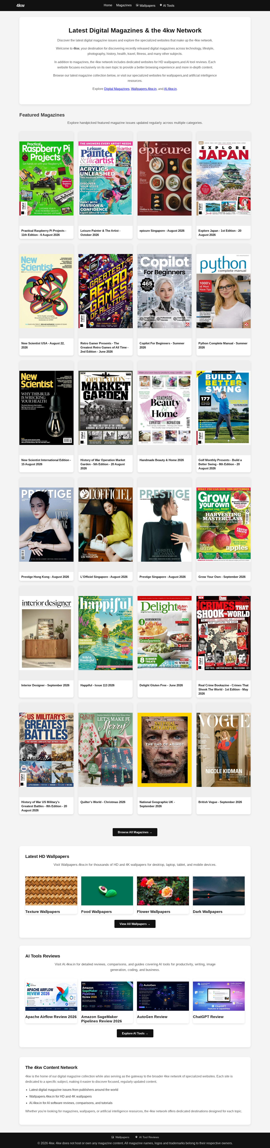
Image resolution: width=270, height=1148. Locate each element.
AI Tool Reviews (149, 1137)
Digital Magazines (116, 89)
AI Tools (168, 5)
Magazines (124, 5)
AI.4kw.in (170, 89)
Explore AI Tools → (135, 1033)
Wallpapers (147, 5)
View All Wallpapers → (135, 924)
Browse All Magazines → (135, 832)
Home (108, 5)
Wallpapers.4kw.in (144, 89)
